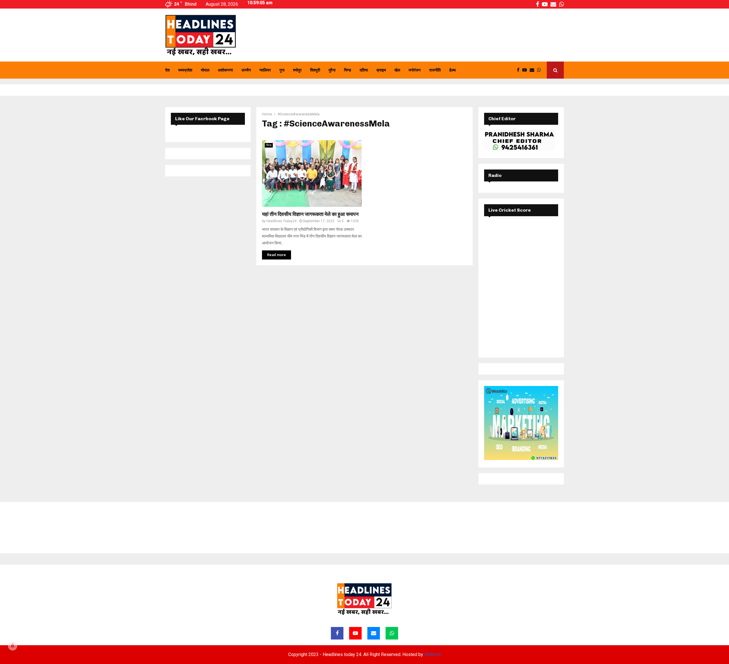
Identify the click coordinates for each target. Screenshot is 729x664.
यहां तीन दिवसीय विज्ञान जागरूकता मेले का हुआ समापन (310, 214)
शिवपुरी (315, 70)
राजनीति (435, 70)
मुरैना (332, 70)
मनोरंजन (415, 70)
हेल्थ (452, 70)
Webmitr (432, 654)
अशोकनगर (225, 70)
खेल (397, 70)
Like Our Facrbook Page (202, 118)
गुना (281, 70)
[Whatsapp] (540, 70)
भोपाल (205, 70)
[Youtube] (526, 70)
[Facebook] (519, 70)
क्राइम (381, 70)
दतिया (364, 70)
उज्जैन (246, 70)
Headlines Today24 (281, 221)
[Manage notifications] (12, 645)
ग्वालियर (265, 70)
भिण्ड (347, 70)
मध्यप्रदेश (185, 70)
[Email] (533, 70)
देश (167, 70)
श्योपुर (297, 70)
